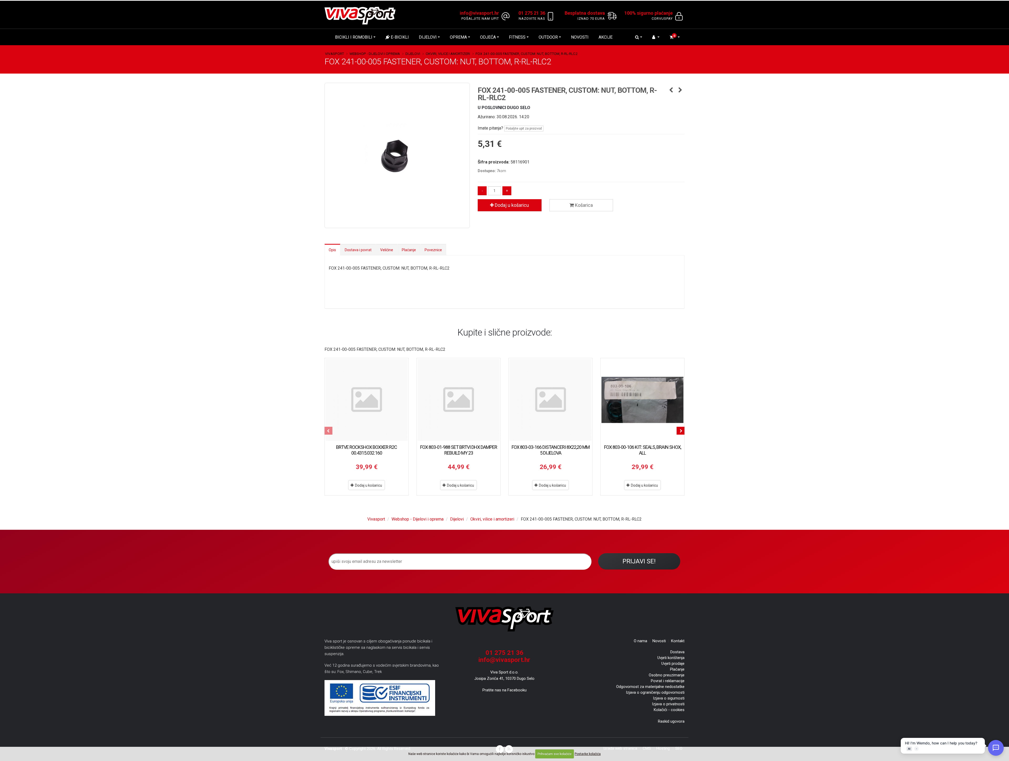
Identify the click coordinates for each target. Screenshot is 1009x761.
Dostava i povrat (358, 250)
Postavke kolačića (588, 754)
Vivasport (334, 54)
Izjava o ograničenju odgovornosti (655, 692)
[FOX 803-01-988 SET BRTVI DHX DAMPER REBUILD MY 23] (459, 400)
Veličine (386, 250)
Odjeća (488, 37)
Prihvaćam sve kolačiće (555, 754)
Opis (332, 250)
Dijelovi (428, 37)
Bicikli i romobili (353, 37)
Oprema (458, 37)
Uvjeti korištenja (670, 657)
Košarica (583, 205)
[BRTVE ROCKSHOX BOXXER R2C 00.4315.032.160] (367, 400)
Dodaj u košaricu (511, 205)
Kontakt (677, 641)
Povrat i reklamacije (667, 680)
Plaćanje (409, 250)
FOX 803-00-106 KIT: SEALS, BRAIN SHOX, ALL (642, 450)
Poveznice (433, 250)
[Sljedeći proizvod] (680, 90)
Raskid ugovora (671, 721)
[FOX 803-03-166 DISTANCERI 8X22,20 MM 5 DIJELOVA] (550, 400)
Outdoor (548, 37)
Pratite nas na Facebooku (504, 690)
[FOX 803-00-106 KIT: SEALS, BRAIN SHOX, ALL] (642, 400)
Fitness (517, 37)
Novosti (580, 37)
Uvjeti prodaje (672, 663)
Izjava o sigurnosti (668, 698)
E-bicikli (399, 37)
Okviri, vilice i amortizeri (448, 54)
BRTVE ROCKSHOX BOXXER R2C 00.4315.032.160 (366, 450)
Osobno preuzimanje (666, 675)
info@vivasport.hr (504, 660)
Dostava (677, 652)
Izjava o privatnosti (668, 704)
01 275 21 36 (504, 652)
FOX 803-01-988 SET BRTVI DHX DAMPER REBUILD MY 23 (458, 450)
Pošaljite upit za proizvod (524, 128)
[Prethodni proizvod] (671, 90)
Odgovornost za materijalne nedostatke (650, 686)
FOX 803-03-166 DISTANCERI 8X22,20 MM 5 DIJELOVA (551, 450)
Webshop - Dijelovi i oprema (374, 54)
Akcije (605, 37)
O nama (640, 641)
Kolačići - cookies (669, 709)
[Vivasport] (362, 15)
